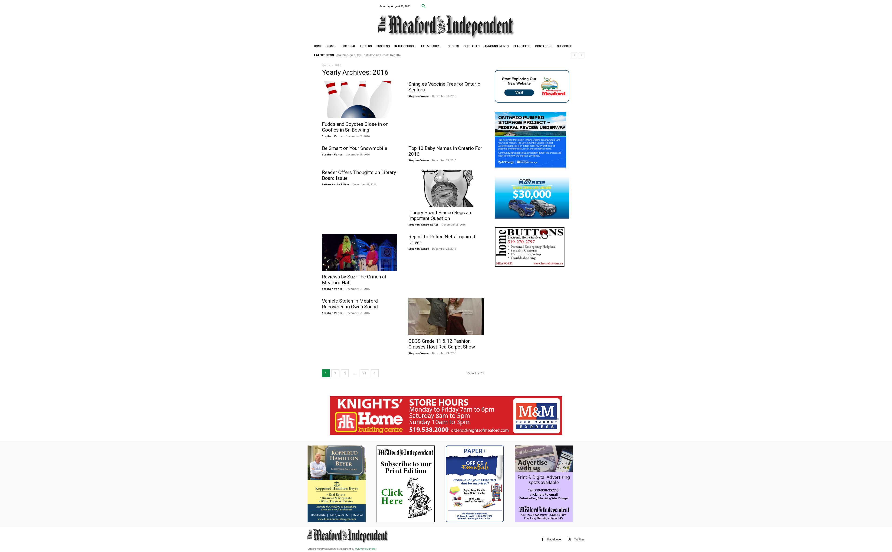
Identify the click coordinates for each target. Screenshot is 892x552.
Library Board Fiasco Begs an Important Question (439, 215)
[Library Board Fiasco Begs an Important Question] (446, 188)
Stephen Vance (332, 136)
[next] (581, 55)
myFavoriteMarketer (365, 548)
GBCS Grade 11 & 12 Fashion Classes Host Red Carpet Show (441, 344)
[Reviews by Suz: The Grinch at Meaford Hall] (359, 252)
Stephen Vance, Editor (423, 224)
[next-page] (375, 373)
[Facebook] (543, 539)
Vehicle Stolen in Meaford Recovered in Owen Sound (350, 304)
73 (364, 373)
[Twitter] (570, 539)
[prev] (574, 55)
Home (326, 65)
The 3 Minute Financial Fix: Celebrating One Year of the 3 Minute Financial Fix (388, 55)
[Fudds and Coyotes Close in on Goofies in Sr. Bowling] (359, 99)
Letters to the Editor (335, 184)
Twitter (579, 539)
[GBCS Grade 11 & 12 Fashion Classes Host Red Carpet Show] (446, 316)
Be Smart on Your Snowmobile (354, 148)
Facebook (554, 539)
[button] (423, 6)
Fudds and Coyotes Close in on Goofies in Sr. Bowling (355, 127)
